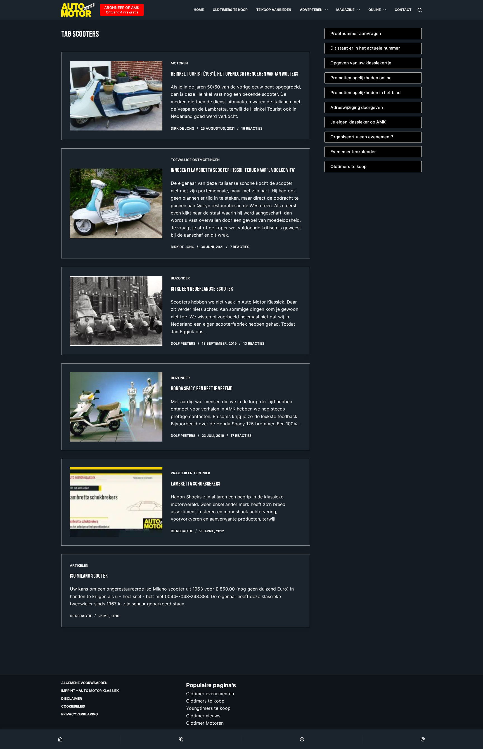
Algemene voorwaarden (84, 683)
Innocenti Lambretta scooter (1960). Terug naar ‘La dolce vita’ (233, 170)
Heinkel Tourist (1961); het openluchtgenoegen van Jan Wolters (234, 74)
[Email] (422, 739)
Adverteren (311, 10)
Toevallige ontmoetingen (195, 160)
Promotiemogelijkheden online (361, 77)
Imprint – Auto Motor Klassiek (90, 691)
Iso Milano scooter (89, 576)
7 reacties (239, 247)
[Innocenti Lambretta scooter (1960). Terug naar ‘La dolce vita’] (116, 203)
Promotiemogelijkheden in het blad (365, 92)
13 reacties (253, 343)
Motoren (179, 63)
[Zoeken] (420, 10)
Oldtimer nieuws (203, 715)
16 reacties (251, 128)
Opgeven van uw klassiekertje (360, 63)
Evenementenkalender (353, 151)
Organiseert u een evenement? (361, 136)
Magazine (345, 10)
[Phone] (181, 739)
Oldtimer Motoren (205, 723)
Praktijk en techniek (190, 473)
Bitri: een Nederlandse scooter (202, 289)
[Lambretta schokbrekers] (116, 502)
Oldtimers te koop (230, 10)
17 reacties (241, 435)
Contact (403, 10)
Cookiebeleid (73, 706)
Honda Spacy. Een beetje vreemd (202, 388)
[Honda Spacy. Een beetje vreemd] (116, 407)
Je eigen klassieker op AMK (358, 122)
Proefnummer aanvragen (355, 33)
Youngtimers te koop (208, 708)
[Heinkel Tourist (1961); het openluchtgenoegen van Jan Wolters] (116, 95)
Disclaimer (71, 698)
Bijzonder (180, 278)
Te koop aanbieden (273, 10)
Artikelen (79, 565)
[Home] (60, 739)
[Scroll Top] (302, 739)
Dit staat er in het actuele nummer (365, 48)
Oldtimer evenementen (210, 693)
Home (199, 10)
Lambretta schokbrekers (195, 483)
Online (374, 10)
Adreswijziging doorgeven (356, 107)
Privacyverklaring (79, 714)
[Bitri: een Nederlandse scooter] (116, 311)
